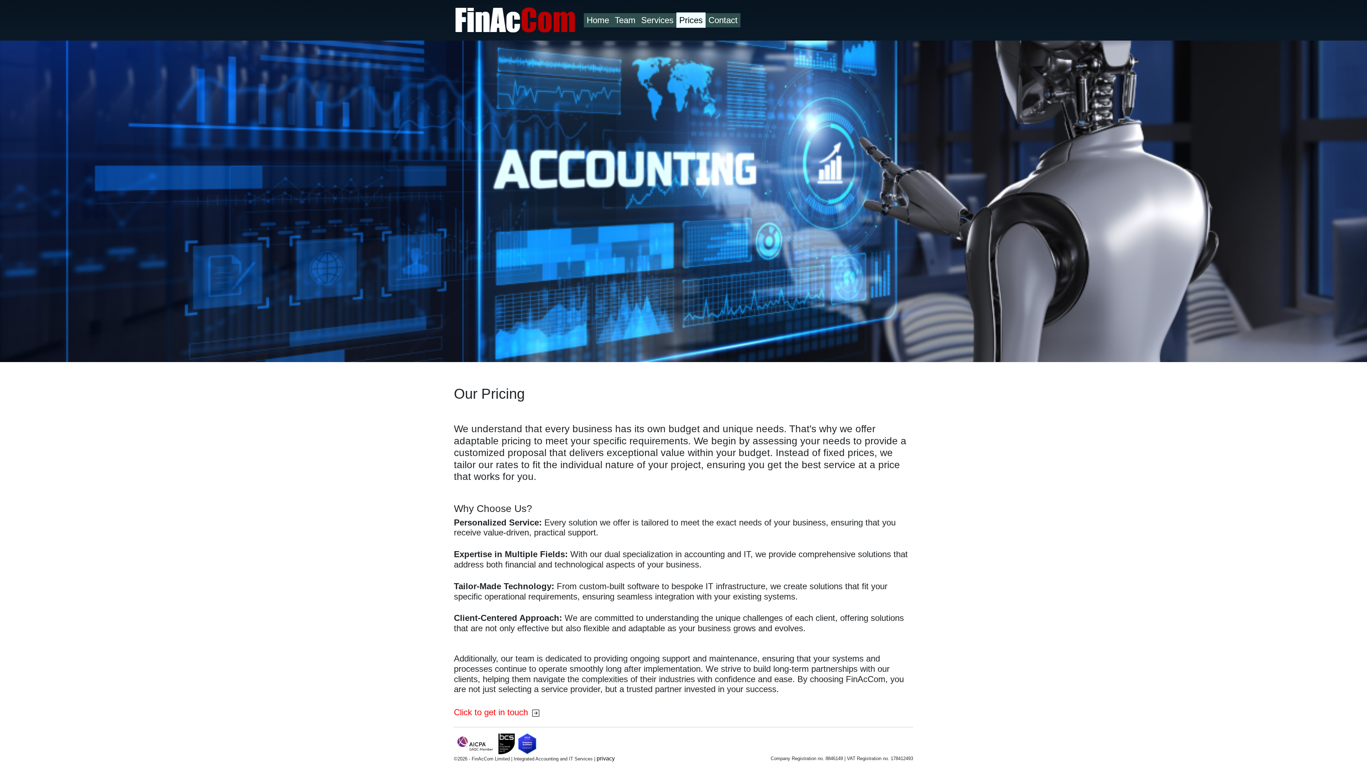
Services (657, 20)
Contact (723, 20)
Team (625, 20)
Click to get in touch (492, 712)
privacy (606, 758)
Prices (691, 20)
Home (598, 20)
